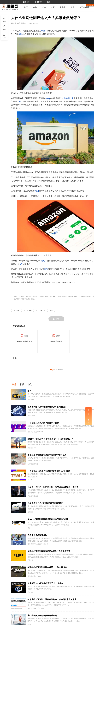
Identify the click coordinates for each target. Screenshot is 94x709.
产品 (43, 31)
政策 (21, 34)
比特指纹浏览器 (33, 464)
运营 (40, 310)
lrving (29, 624)
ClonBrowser (32, 480)
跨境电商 (16, 310)
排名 (72, 98)
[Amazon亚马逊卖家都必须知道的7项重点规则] (18, 523)
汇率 (21, 264)
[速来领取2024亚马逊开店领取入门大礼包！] (18, 587)
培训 (37, 191)
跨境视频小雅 (32, 447)
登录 (52, 369)
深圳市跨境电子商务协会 (36, 608)
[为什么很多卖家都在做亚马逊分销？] (18, 619)
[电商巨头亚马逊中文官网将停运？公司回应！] (18, 410)
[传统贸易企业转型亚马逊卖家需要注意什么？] (18, 459)
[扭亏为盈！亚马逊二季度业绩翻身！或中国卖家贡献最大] (18, 603)
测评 (51, 310)
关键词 (67, 98)
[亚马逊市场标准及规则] (18, 539)
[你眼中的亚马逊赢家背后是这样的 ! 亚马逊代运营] (18, 555)
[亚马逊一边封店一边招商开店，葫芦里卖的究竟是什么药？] (18, 491)
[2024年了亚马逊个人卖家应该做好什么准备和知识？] (18, 442)
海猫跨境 (30, 512)
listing (47, 98)
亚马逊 (29, 310)
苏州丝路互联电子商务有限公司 (38, 544)
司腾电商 (30, 560)
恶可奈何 (30, 592)
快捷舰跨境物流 (33, 496)
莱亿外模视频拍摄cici (34, 576)
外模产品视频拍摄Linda (35, 431)
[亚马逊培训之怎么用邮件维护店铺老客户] (18, 507)
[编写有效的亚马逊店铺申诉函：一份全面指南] (18, 571)
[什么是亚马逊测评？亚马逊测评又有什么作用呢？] (18, 475)
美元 (43, 261)
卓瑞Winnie (31, 415)
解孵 (29, 528)
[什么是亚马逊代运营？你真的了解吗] (18, 426)
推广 (21, 101)
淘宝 (46, 269)
